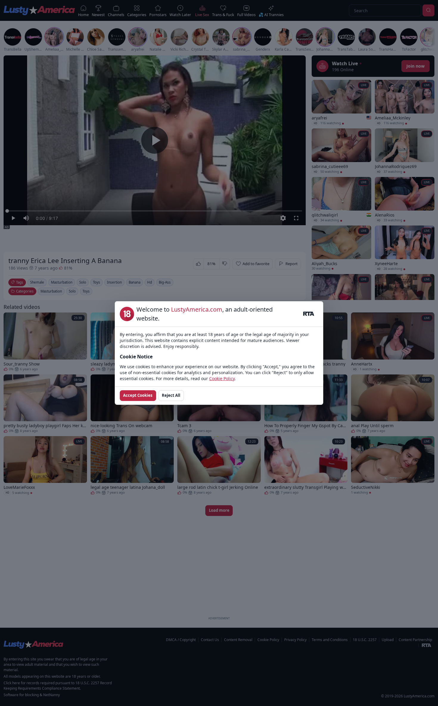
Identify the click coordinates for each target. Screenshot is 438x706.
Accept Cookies (138, 395)
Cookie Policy (221, 378)
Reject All (171, 395)
